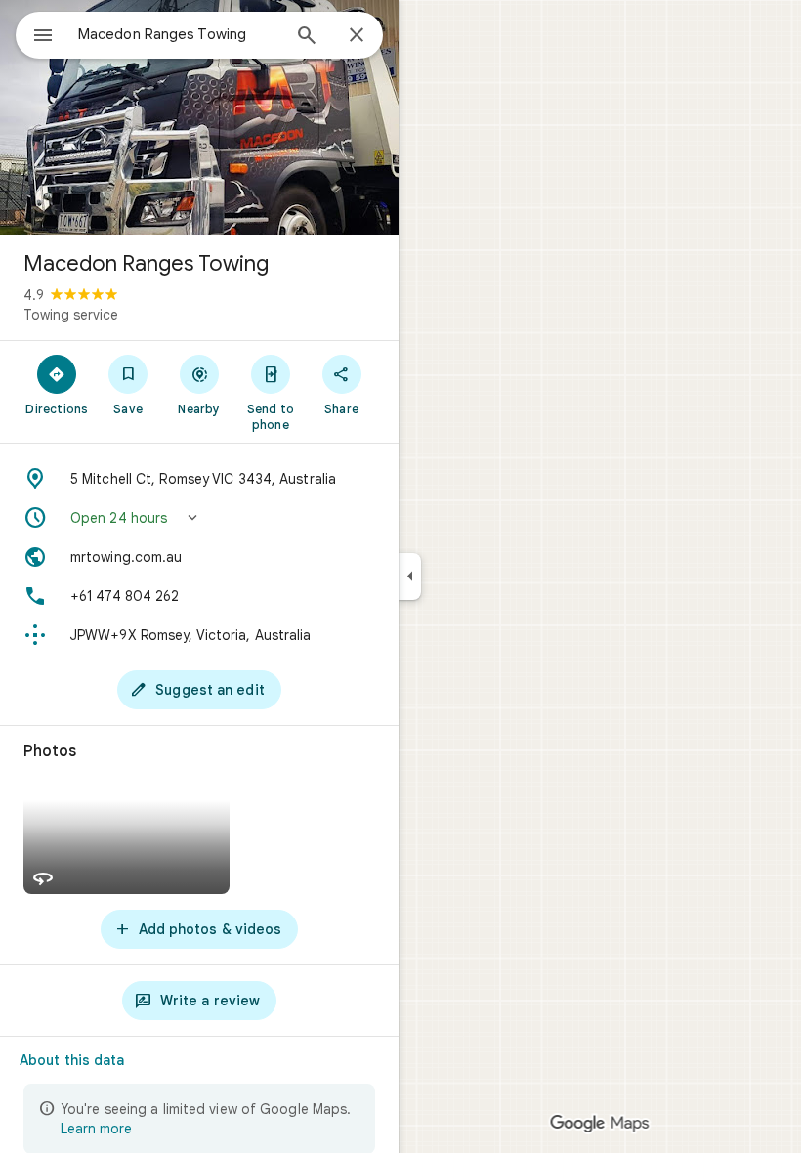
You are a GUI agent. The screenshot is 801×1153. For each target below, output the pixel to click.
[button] (199, 517)
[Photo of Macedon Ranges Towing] (199, 117)
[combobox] (178, 34)
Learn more (96, 1128)
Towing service (70, 314)
